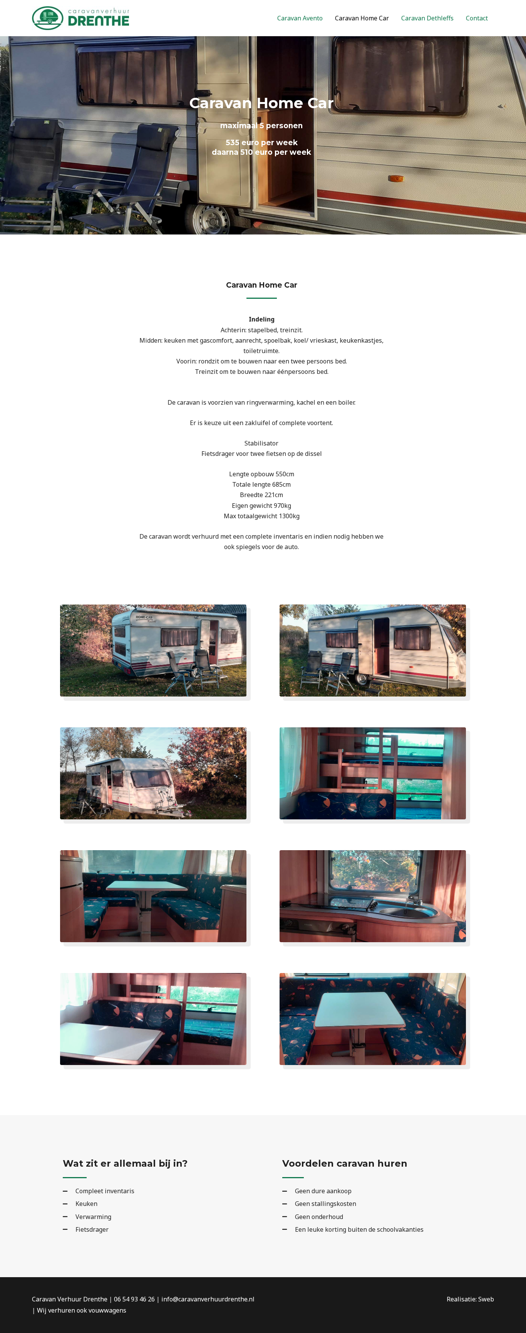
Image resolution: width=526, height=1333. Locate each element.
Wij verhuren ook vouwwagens (81, 1310)
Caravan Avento (300, 18)
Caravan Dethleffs (427, 18)
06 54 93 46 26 (134, 1299)
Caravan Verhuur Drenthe (69, 1299)
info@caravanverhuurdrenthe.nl (208, 1299)
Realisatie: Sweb (470, 1299)
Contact (477, 18)
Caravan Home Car (362, 18)
